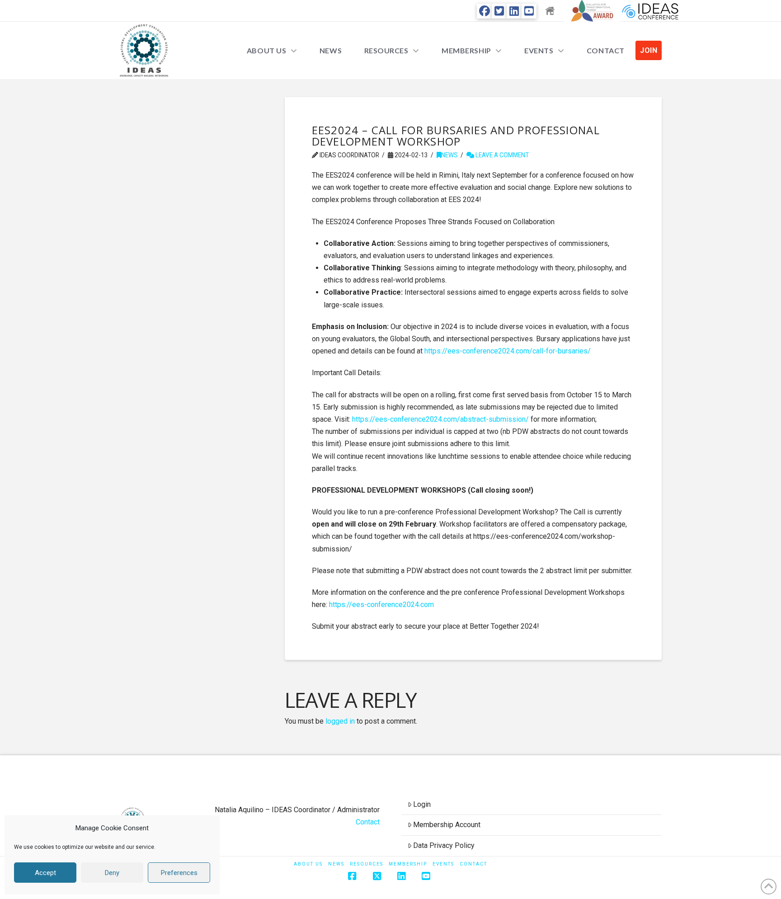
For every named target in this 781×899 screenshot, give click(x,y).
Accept (45, 873)
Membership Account (446, 824)
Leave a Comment (501, 155)
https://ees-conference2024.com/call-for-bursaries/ (507, 351)
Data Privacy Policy (444, 845)
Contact (368, 822)
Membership (408, 863)
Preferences (179, 873)
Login (422, 804)
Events (443, 863)
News (449, 155)
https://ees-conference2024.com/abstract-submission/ (440, 419)
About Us (308, 863)
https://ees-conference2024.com (381, 604)
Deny (112, 873)
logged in (340, 721)
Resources (366, 863)
